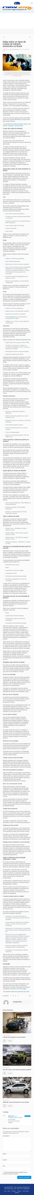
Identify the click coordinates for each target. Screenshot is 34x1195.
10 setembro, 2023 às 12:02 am (15, 1117)
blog (27, 987)
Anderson (11, 1116)
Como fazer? (26, 1191)
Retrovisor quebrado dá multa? (20, 991)
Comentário (6, 1136)
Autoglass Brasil (15, 49)
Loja (5, 1191)
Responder (27, 1116)
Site (4, 1166)
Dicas (8, 1191)
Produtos (13, 1191)
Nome (5, 1153)
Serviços (19, 1191)
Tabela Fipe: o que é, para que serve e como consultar (16, 1102)
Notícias (17, 1192)
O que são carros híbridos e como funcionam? (14, 1037)
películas (12, 317)
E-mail (5, 1160)
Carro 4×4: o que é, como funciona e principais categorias (17, 1069)
